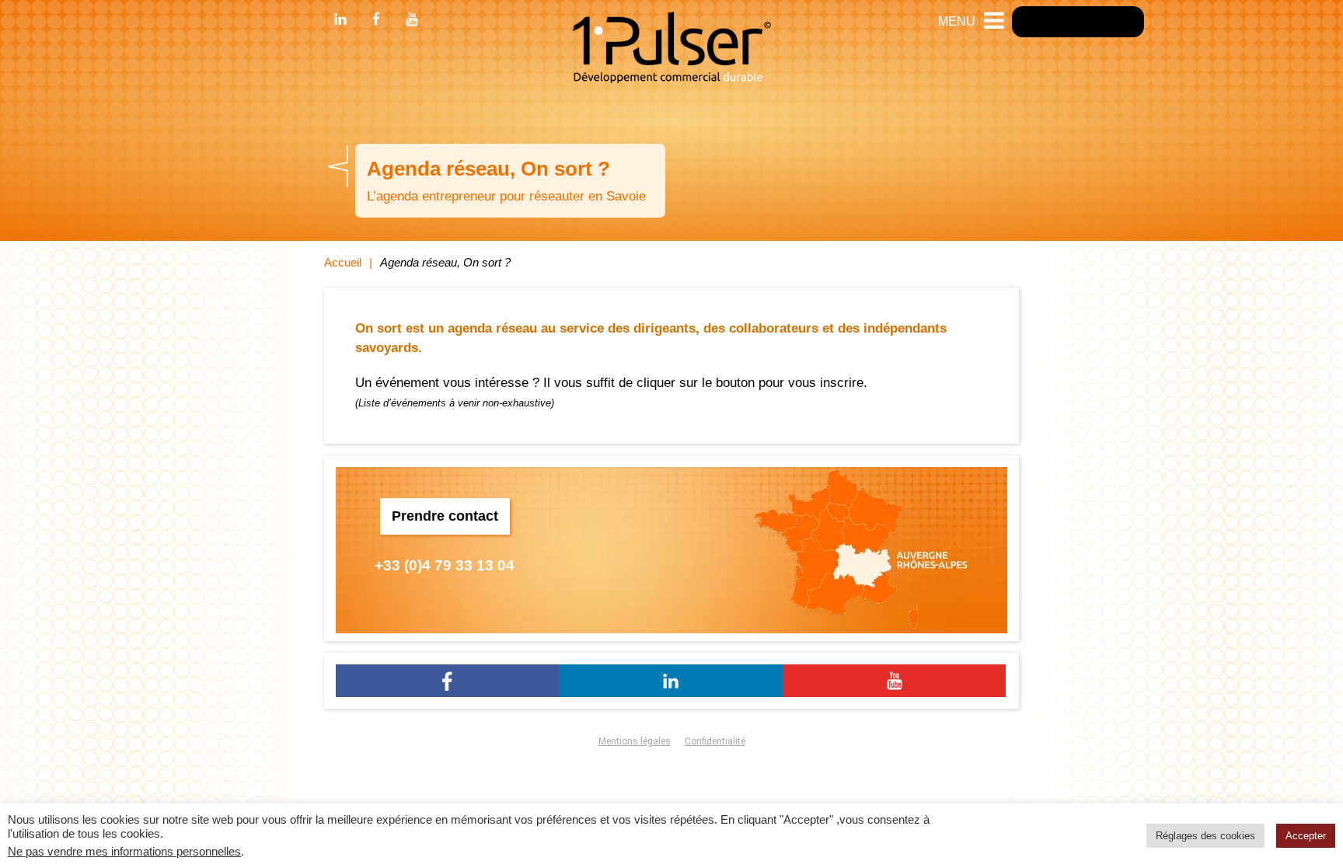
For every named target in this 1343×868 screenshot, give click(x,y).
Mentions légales (634, 741)
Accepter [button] (1305, 836)
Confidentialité (715, 741)
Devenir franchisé (1078, 21)
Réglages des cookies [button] (1205, 836)
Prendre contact (445, 516)
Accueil (342, 262)
